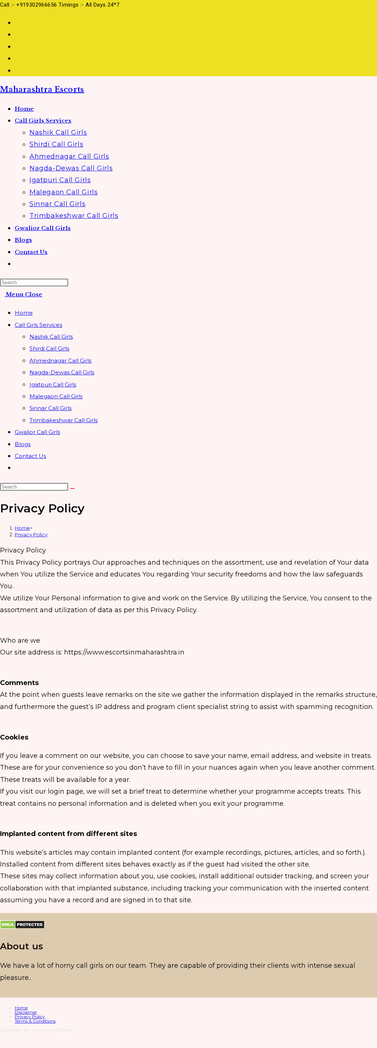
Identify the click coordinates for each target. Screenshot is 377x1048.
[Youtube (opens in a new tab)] (17, 46)
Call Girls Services (38, 324)
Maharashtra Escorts (42, 89)
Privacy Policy (31, 534)
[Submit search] (72, 488)
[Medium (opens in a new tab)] (17, 70)
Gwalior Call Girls (37, 431)
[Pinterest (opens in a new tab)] (17, 22)
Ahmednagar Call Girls (60, 360)
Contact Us (30, 455)
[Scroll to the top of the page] (2, 1042)
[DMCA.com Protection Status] (22, 927)
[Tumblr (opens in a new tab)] (17, 34)
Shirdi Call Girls (49, 348)
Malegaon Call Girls (55, 396)
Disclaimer (26, 1012)
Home (24, 312)
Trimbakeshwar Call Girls (63, 420)
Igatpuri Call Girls (52, 384)
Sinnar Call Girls (50, 408)
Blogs (23, 444)
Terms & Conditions (35, 1021)
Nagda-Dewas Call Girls (61, 372)
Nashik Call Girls (51, 336)
